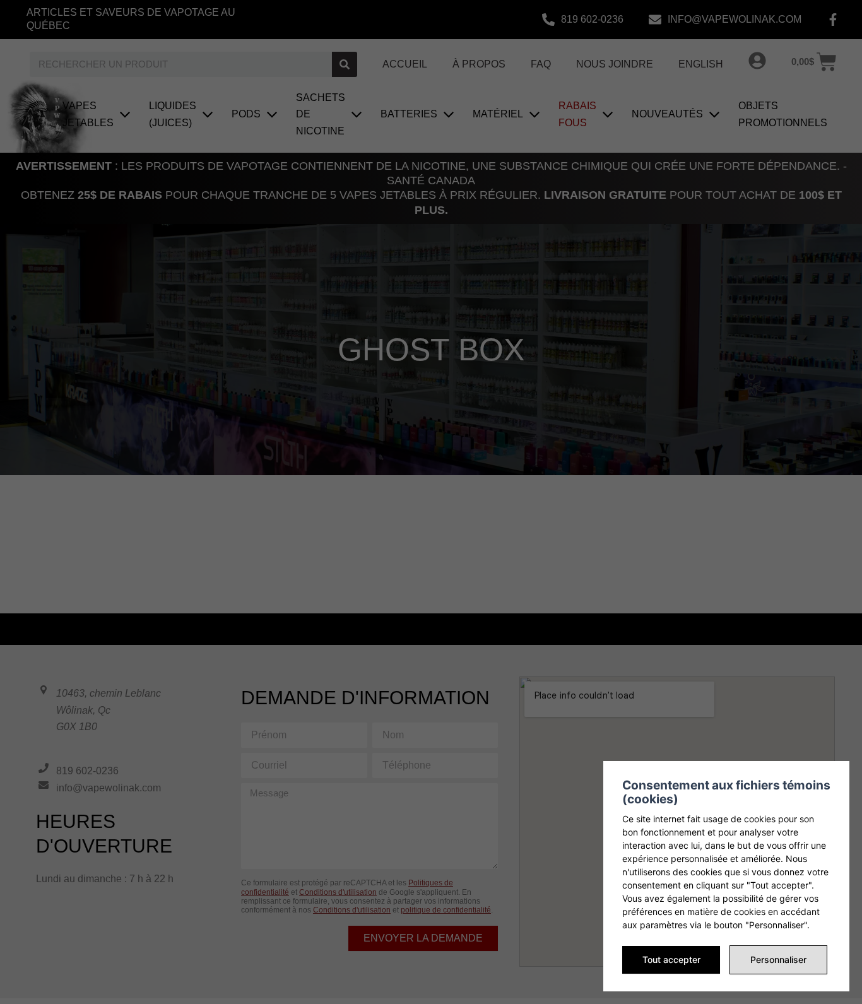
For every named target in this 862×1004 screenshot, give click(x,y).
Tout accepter (671, 959)
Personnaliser (778, 959)
